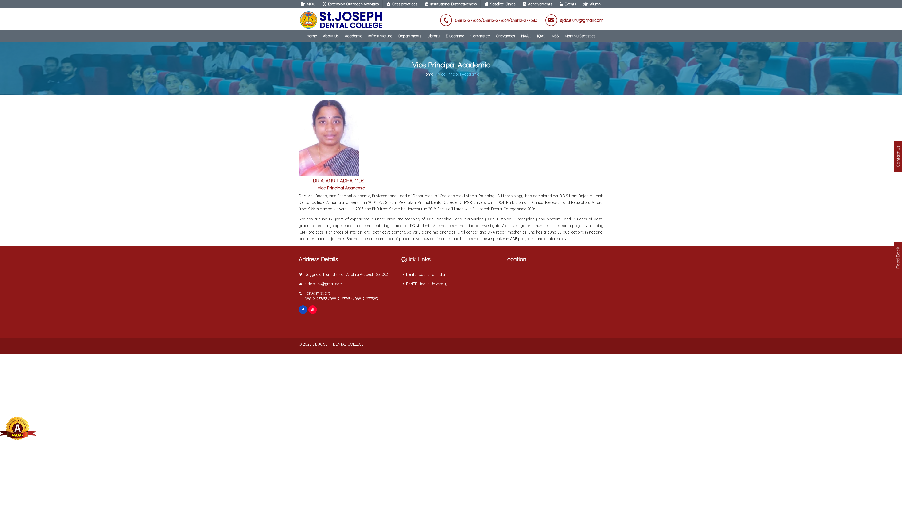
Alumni (595, 4)
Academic (353, 36)
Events (570, 4)
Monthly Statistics (580, 36)
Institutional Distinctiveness (453, 4)
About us (331, 36)
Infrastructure (380, 36)
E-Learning (455, 36)
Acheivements (540, 4)
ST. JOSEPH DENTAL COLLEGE (338, 344)
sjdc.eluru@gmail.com (324, 283)
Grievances (505, 36)
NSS (555, 36)
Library (434, 36)
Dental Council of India (425, 274)
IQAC (541, 36)
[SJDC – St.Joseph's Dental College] (342, 17)
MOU (311, 4)
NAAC (526, 36)
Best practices (404, 4)
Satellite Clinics (503, 4)
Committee (480, 36)
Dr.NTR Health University (426, 283)
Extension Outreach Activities (353, 4)
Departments (409, 36)
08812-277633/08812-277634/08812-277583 (341, 298)
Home (312, 36)
